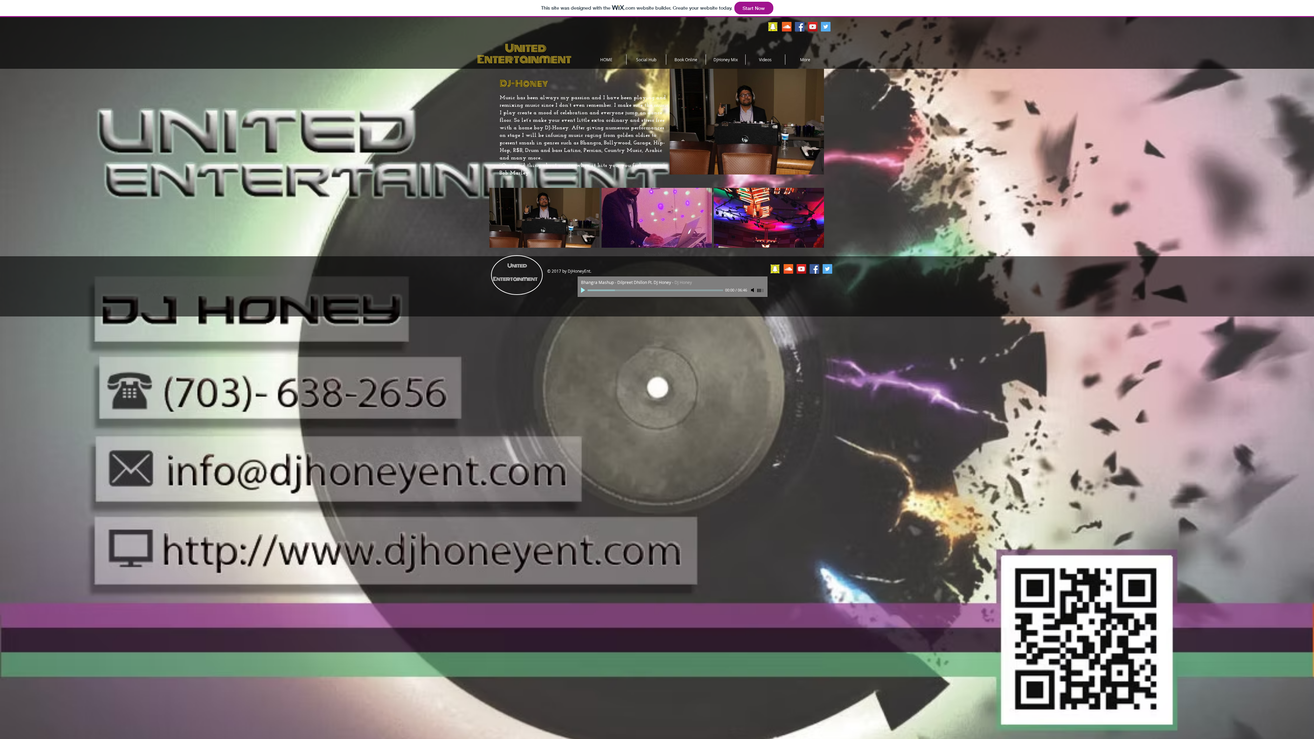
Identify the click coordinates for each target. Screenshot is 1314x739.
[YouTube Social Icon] (812, 26)
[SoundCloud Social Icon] (786, 26)
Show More (656, 254)
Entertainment (524, 59)
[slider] (760, 290)
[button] (544, 218)
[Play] (584, 290)
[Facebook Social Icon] (799, 26)
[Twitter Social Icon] (825, 26)
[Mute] (753, 290)
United (511, 48)
